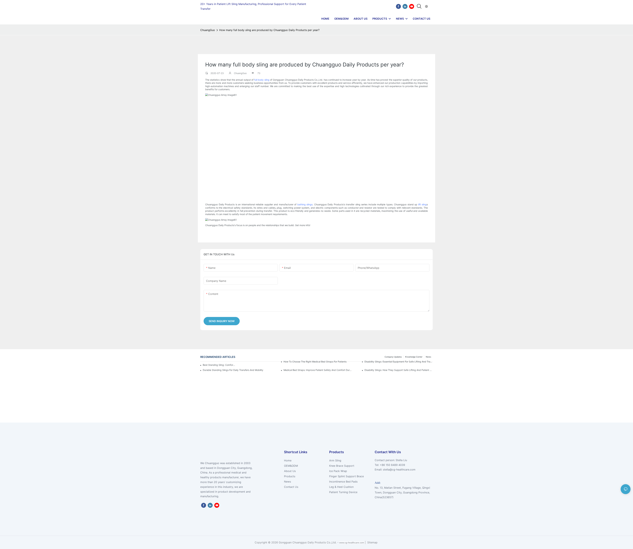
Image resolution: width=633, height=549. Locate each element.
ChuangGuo (207, 30)
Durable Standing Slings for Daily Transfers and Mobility (233, 370)
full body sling (261, 79)
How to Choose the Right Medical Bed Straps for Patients (315, 361)
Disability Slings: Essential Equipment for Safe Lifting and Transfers (398, 361)
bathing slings (305, 204)
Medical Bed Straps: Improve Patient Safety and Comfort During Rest (318, 370)
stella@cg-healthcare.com (399, 469)
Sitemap (371, 542)
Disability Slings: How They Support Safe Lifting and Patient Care (398, 370)
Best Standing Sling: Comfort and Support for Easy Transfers (219, 364)
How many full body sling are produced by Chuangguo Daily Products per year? (269, 30)
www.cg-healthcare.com (352, 542)
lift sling (422, 204)
